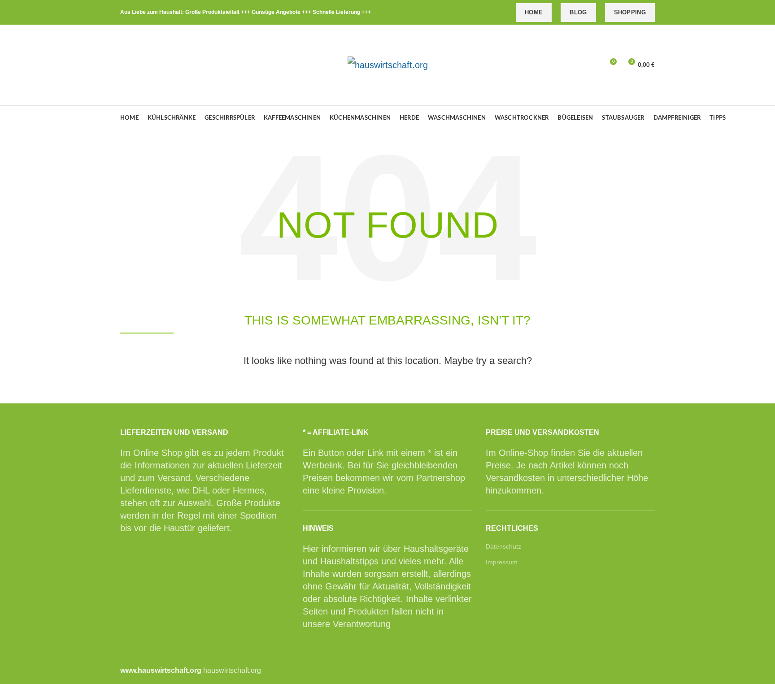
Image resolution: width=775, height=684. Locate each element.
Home (534, 12)
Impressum (502, 562)
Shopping (630, 12)
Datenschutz (503, 546)
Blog (578, 12)
